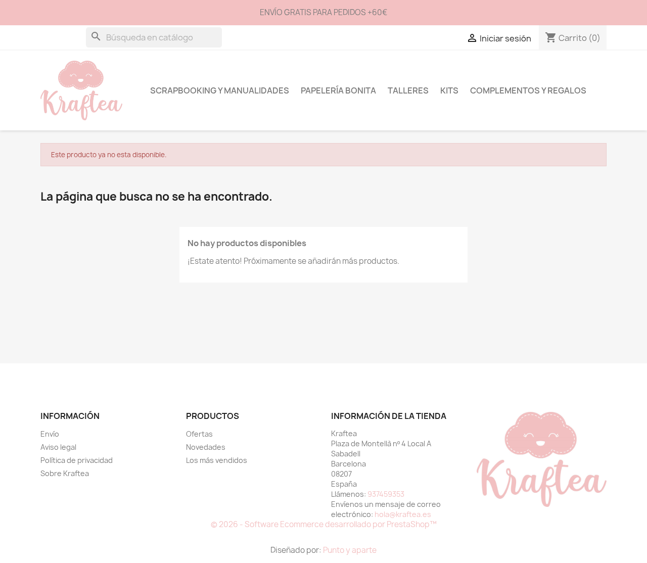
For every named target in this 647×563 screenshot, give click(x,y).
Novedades (205, 447)
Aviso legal (58, 447)
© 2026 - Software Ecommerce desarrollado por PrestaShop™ (324, 524)
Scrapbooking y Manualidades (219, 90)
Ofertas (199, 434)
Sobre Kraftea (64, 473)
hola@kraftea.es (403, 514)
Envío (49, 434)
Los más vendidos (216, 460)
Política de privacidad (76, 460)
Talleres (408, 90)
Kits (449, 90)
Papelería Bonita (338, 90)
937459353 (385, 494)
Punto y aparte (350, 550)
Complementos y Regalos (528, 90)
